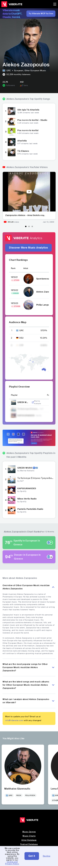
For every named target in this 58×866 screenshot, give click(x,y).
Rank (13, 268)
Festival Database (29, 844)
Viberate (11, 4)
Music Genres (29, 831)
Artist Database (29, 840)
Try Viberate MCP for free (41, 13)
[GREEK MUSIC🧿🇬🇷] (11, 469)
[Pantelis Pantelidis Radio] (11, 510)
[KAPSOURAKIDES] (11, 489)
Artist (25, 268)
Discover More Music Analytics (28, 247)
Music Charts (29, 836)
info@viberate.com (14, 720)
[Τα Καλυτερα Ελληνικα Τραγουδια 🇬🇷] (11, 479)
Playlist (14, 395)
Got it (31, 856)
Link (33, 402)
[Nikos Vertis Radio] (11, 500)
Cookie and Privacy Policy (12, 863)
